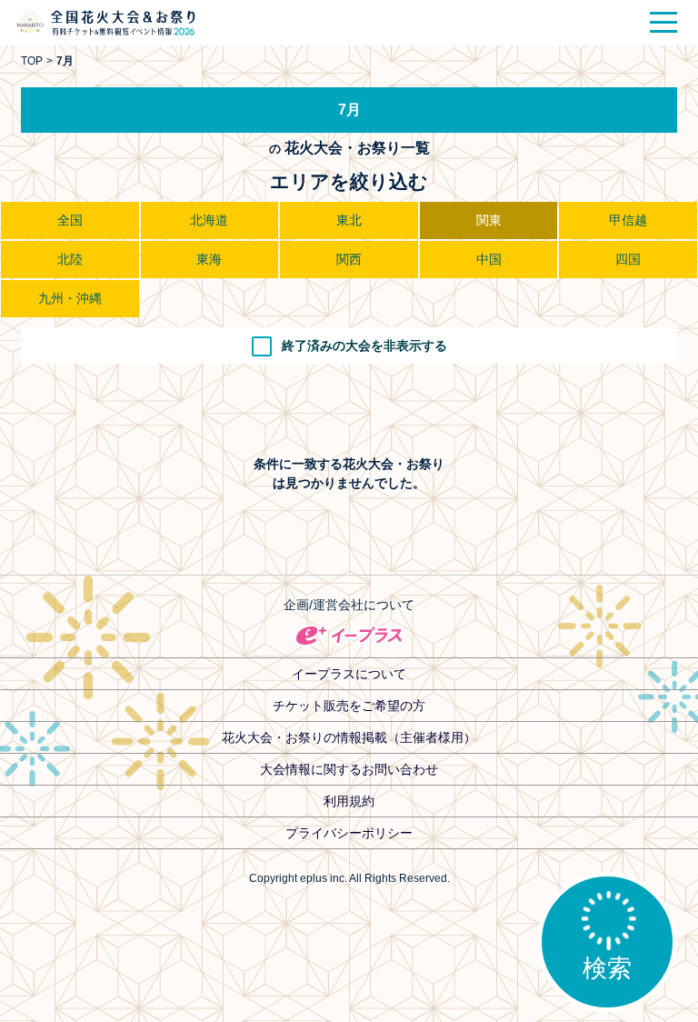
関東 (489, 220)
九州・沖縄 (70, 298)
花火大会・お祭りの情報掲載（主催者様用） (349, 737)
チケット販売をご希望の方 (349, 705)
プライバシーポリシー (349, 833)
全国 (70, 220)
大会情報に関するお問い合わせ (349, 769)
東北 (349, 220)
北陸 (70, 259)
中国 (489, 259)
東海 (209, 259)
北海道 (209, 220)
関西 (349, 259)
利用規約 (349, 801)
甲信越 (628, 220)
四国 (628, 259)
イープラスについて (349, 673)
